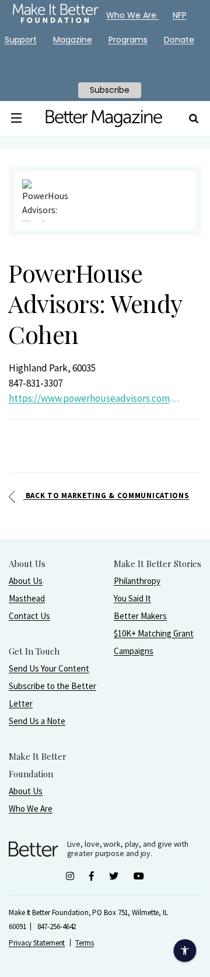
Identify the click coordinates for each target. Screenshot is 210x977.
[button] (16, 118)
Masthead (27, 598)
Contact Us (29, 615)
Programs (128, 40)
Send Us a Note (37, 720)
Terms (84, 943)
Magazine (72, 40)
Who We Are (30, 808)
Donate (179, 40)
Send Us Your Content (49, 668)
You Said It (132, 598)
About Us (26, 580)
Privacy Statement (37, 943)
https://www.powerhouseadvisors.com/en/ (95, 398)
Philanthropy (137, 580)
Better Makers (140, 615)
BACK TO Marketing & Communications (106, 495)
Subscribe (110, 90)
